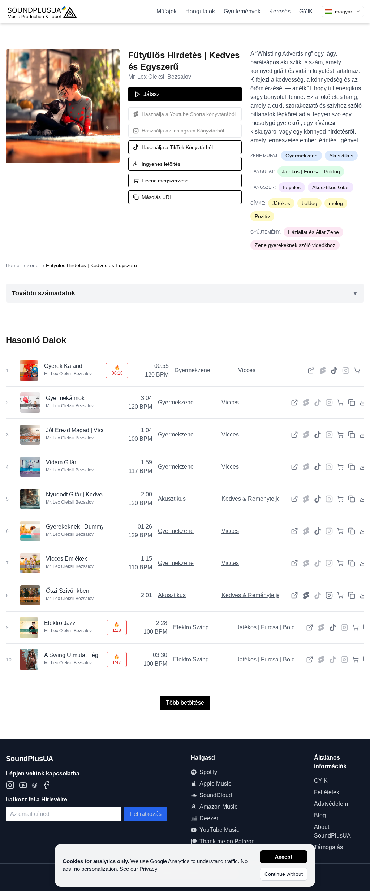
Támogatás (328, 847)
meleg (336, 203)
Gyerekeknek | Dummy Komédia (87, 526)
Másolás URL (157, 197)
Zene (33, 265)
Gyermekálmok (65, 398)
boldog (309, 203)
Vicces (246, 370)
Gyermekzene (301, 155)
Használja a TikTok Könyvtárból (177, 147)
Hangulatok (200, 11)
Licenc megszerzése (165, 180)
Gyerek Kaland (63, 366)
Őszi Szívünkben (67, 591)
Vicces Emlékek (66, 559)
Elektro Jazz (60, 623)
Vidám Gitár (61, 462)
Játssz (151, 94)
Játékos (281, 203)
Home (13, 265)
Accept (283, 857)
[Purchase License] (357, 370)
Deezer (208, 818)
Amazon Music (218, 807)
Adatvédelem (331, 804)
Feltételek (326, 792)
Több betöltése (185, 703)
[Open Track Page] (311, 370)
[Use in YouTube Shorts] (306, 595)
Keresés (280, 11)
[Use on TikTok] (334, 370)
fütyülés (292, 187)
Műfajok (166, 11)
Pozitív (262, 216)
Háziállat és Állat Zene (313, 232)
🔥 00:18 (117, 370)
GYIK (306, 11)
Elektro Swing (191, 627)
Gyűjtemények (242, 11)
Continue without (283, 874)
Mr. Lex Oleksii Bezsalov (159, 77)
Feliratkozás (146, 814)
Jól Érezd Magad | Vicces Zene (86, 430)
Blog (320, 815)
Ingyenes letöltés (161, 164)
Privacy (148, 869)
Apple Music (215, 784)
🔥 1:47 (116, 659)
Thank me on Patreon (227, 841)
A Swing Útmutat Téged (74, 655)
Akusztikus (341, 155)
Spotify (208, 772)
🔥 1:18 (116, 627)
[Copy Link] (351, 402)
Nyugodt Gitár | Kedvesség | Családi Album (101, 494)
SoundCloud (215, 795)
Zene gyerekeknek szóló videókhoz (295, 245)
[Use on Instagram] (329, 595)
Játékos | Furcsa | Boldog (311, 171)
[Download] (363, 402)
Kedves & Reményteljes (252, 499)
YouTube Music (219, 830)
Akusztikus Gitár (330, 187)
